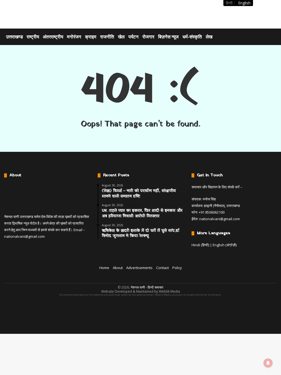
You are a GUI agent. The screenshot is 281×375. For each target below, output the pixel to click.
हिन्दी (229, 2)
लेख (209, 36)
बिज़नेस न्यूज (168, 36)
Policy (177, 267)
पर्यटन (133, 36)
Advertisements (139, 267)
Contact (162, 267)
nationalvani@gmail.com (24, 236)
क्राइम (90, 36)
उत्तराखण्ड (14, 36)
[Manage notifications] (268, 363)
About (118, 267)
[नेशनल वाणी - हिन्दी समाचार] (39, 14)
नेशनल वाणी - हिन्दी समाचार (147, 287)
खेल (121, 36)
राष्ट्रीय (33, 36)
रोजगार (148, 36)
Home (104, 267)
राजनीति (107, 36)
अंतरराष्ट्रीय (53, 36)
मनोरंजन (74, 36)
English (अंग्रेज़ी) (225, 244)
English (244, 2)
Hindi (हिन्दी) (200, 244)
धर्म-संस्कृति (192, 36)
